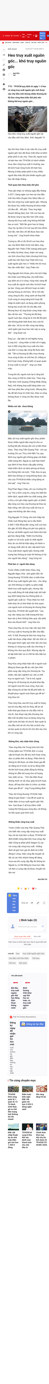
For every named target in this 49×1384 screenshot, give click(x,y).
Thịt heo (35, 958)
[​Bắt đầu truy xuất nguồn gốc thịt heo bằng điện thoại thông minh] (15, 982)
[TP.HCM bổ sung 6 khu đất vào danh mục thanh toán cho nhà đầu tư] (27, 1126)
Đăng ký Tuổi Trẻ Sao (42, 35)
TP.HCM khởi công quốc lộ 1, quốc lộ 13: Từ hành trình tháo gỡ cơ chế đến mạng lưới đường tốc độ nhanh (13, 1106)
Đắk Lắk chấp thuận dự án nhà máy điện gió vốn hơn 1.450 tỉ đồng (13, 1140)
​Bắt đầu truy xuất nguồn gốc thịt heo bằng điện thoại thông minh (15, 998)
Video (22, 42)
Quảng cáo (29, 36)
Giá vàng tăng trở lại (41, 1095)
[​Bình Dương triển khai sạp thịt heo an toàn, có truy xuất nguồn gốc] (27, 982)
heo (17, 953)
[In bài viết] (4, 89)
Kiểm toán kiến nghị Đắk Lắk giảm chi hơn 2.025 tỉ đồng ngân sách (27, 1101)
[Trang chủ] (3, 43)
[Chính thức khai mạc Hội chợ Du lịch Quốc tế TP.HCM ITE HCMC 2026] (41, 1126)
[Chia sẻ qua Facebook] (32, 903)
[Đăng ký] (32, 1024)
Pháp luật (40, 42)
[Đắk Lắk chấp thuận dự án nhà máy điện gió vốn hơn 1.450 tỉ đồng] (13, 1126)
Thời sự (27, 42)
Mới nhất (8, 42)
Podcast (7, 36)
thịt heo (12, 963)
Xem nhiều (15, 42)
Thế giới (33, 42)
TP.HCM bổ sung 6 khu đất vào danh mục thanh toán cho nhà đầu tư (27, 1140)
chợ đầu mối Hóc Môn (19, 958)
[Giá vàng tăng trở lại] (41, 1088)
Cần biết (23, 36)
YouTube (16, 36)
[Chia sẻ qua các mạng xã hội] (44, 903)
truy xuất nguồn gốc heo (33, 953)
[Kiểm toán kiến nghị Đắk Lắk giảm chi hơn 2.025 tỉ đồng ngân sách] (27, 1088)
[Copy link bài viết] (38, 903)
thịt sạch (23, 963)
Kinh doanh (12, 49)
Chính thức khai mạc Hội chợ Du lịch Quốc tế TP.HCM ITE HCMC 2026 (41, 1138)
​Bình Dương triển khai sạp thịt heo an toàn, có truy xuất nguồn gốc (27, 998)
